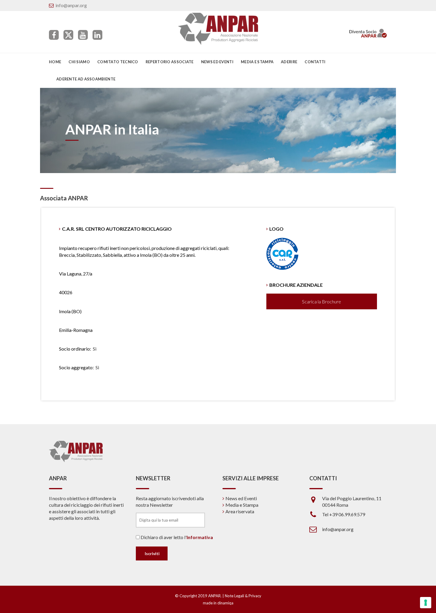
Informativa (200, 537)
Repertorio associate (170, 61)
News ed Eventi (241, 498)
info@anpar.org (71, 5)
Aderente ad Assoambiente (85, 79)
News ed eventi (217, 61)
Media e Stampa (257, 61)
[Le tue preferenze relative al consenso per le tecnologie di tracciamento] (425, 602)
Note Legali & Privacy (243, 595)
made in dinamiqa (218, 603)
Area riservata (239, 511)
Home (55, 61)
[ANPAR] (218, 29)
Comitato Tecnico (117, 61)
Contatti (315, 61)
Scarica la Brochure (321, 301)
